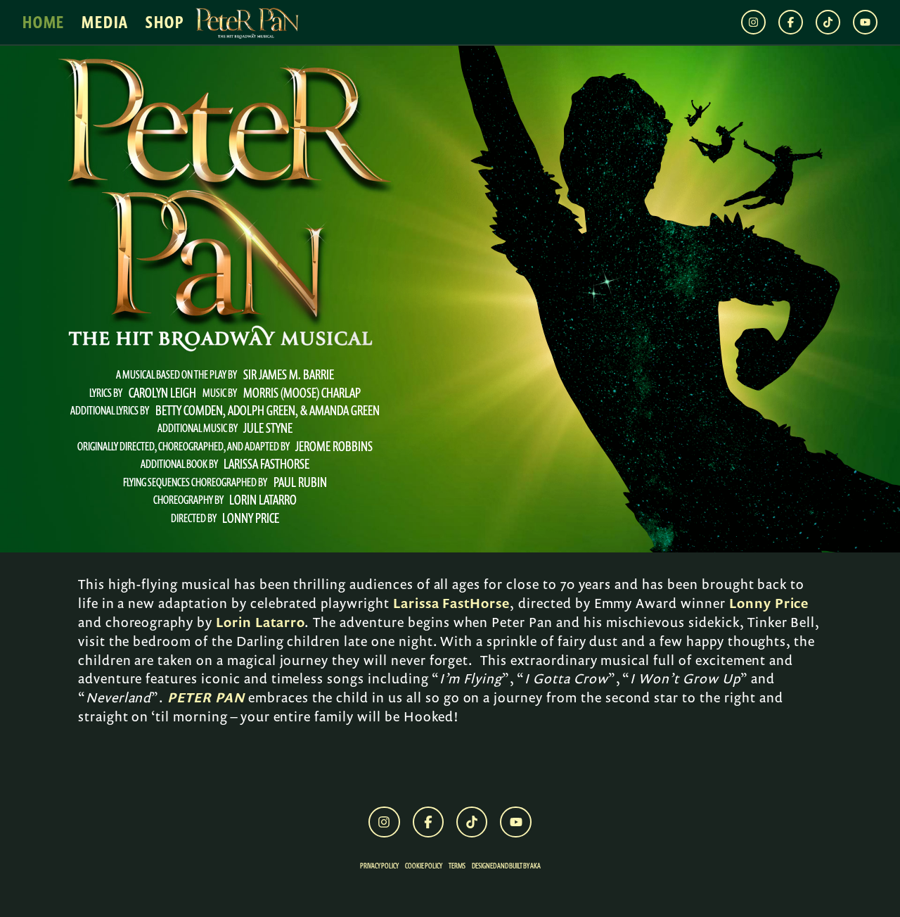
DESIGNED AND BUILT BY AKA (506, 866)
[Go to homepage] (247, 22)
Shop (165, 22)
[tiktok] (828, 22)
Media (105, 22)
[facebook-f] (790, 22)
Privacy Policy (379, 866)
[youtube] (865, 22)
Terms (457, 866)
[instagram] (753, 22)
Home (43, 22)
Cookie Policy (423, 866)
